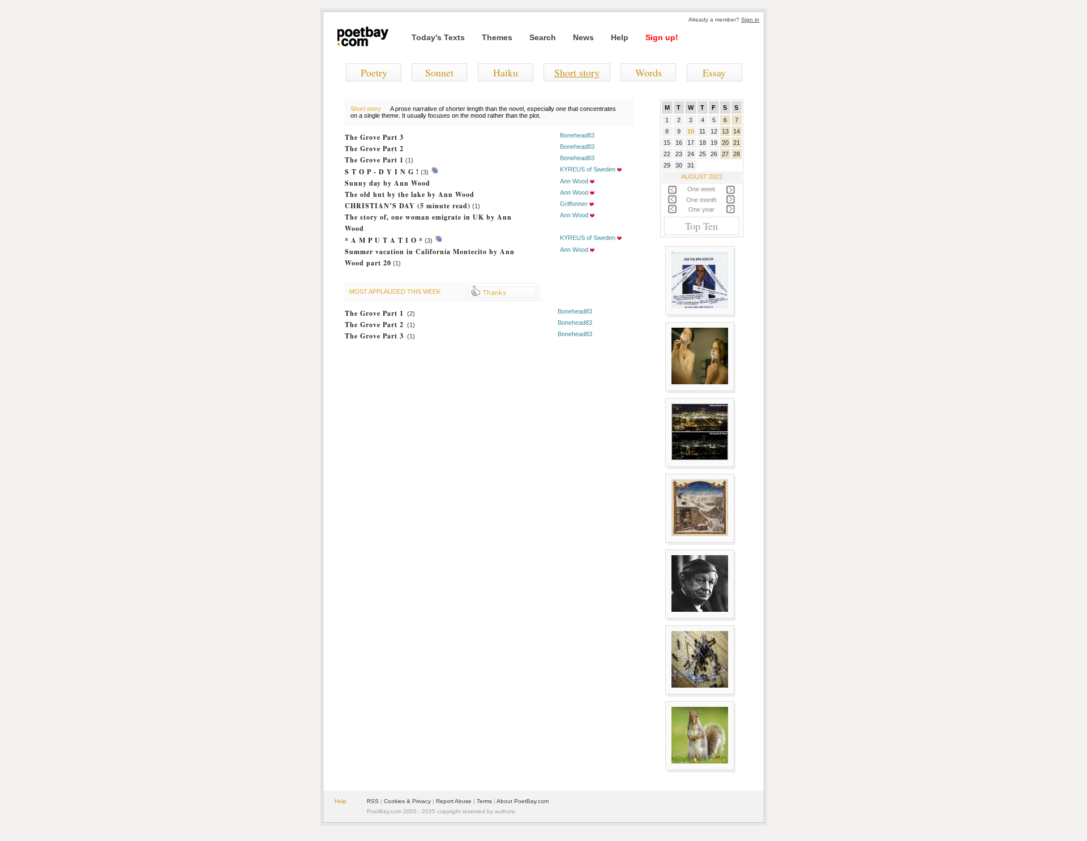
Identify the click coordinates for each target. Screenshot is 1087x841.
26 (714, 154)
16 (678, 142)
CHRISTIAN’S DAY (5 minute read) (407, 206)
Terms (484, 801)
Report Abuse (454, 801)
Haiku (505, 72)
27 (725, 154)
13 (725, 131)
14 (736, 131)
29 (667, 165)
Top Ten (701, 226)
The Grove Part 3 (374, 137)
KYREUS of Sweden (587, 169)
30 (678, 165)
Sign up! (661, 37)
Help (619, 37)
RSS (373, 801)
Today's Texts (438, 37)
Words (648, 72)
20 (725, 142)
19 (714, 142)
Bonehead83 (577, 135)
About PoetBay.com (523, 801)
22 (667, 154)
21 (736, 142)
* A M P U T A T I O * (384, 240)
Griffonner (574, 203)
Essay (714, 72)
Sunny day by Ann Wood (387, 183)
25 (702, 154)
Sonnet (439, 72)
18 (702, 142)
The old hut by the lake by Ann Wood (409, 194)
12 (714, 131)
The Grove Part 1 (374, 160)
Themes (497, 37)
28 (736, 154)
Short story (577, 72)
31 (690, 165)
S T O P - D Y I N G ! (382, 172)
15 (667, 142)
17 (690, 142)
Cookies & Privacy (407, 801)
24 (690, 154)
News (583, 37)
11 (702, 131)
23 (678, 154)
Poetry (374, 72)
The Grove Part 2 (374, 148)
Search (542, 37)
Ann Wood (574, 181)
